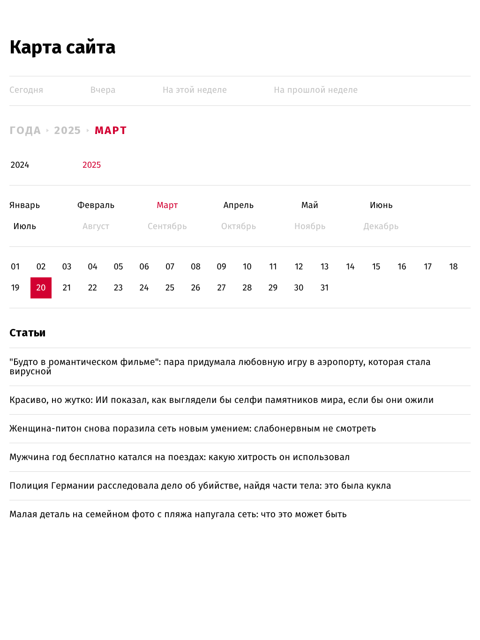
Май (310, 205)
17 (428, 266)
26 (196, 288)
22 (92, 288)
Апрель (238, 205)
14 (350, 266)
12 (299, 266)
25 (169, 288)
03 (66, 266)
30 (298, 288)
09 (221, 266)
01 (15, 266)
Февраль (95, 205)
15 (376, 266)
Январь (24, 205)
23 (118, 288)
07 (169, 266)
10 (247, 266)
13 (325, 266)
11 (273, 266)
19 (15, 288)
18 (453, 266)
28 (247, 288)
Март (111, 130)
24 (144, 288)
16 (402, 266)
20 (40, 288)
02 (40, 266)
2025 (68, 130)
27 (222, 288)
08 (196, 266)
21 (67, 288)
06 (144, 266)
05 (118, 266)
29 (273, 288)
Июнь (381, 205)
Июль (24, 226)
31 (325, 288)
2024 (20, 165)
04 (93, 266)
